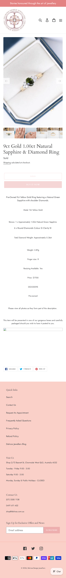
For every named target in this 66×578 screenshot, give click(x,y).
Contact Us (11, 404)
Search (9, 397)
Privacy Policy (12, 428)
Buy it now (33, 184)
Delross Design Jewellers (36, 568)
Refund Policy (12, 436)
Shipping (7, 162)
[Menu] (60, 20)
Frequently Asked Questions (18, 420)
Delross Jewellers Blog (16, 444)
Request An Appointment (17, 412)
